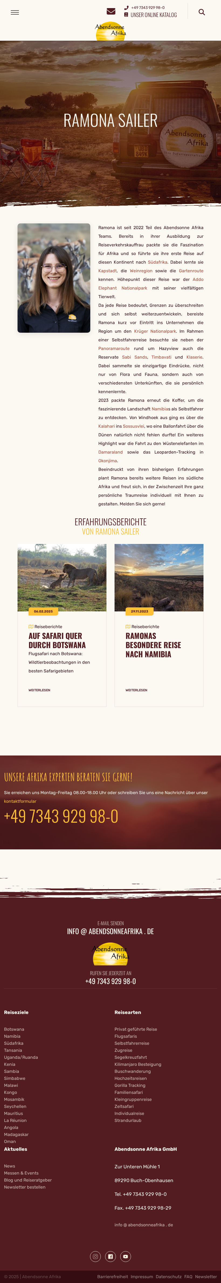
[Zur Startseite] (110, 30)
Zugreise (123, 1050)
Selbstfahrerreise (132, 1043)
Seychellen (15, 1106)
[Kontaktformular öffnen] (111, 10)
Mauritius (13, 1113)
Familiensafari (129, 1092)
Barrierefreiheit (112, 1276)
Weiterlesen (39, 690)
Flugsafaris (126, 1036)
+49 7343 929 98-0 (61, 815)
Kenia (9, 1064)
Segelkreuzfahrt (131, 1057)
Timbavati (161, 357)
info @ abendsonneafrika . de (110, 931)
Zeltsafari (124, 1106)
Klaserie (194, 357)
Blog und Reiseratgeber (28, 1180)
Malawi (11, 1085)
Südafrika (157, 262)
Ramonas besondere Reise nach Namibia (153, 645)
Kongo (10, 1092)
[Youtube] (125, 1256)
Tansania (13, 1050)
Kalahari (106, 426)
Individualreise (129, 1113)
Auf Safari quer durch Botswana (57, 640)
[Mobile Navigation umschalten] (15, 12)
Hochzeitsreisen (131, 1078)
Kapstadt (107, 270)
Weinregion (143, 270)
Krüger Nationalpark (155, 331)
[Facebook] (110, 1256)
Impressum (142, 1276)
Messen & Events (21, 1173)
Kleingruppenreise (133, 1099)
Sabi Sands (134, 357)
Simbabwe (14, 1078)
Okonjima (107, 460)
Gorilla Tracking (130, 1085)
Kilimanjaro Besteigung (138, 1064)
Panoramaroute (114, 348)
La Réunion (15, 1120)
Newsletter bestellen (25, 1187)
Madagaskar (16, 1134)
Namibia (160, 408)
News (9, 1166)
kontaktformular (20, 801)
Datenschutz (169, 1276)
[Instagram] (95, 1256)
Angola (11, 1127)
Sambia (11, 1071)
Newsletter (206, 1276)
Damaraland (110, 452)
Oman (10, 1141)
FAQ (188, 1276)
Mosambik (14, 1099)
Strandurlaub (128, 1120)
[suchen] (202, 12)
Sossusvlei (133, 426)
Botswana (14, 1029)
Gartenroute (191, 270)
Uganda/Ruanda (21, 1057)
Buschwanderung (133, 1071)
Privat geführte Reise (136, 1029)
